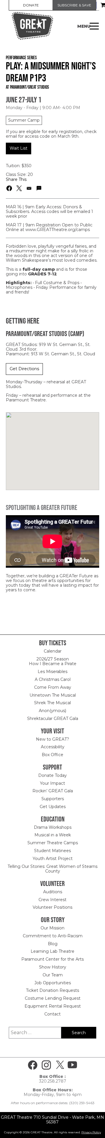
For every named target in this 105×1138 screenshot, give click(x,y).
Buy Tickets (52, 643)
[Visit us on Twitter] (60, 1065)
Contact (52, 1014)
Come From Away (52, 687)
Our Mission (52, 928)
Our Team (53, 975)
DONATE (31, 5)
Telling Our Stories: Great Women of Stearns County (52, 869)
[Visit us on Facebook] (32, 1065)
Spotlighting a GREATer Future (41, 507)
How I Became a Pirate (52, 663)
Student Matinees (52, 850)
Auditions (52, 891)
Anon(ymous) (52, 710)
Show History (52, 967)
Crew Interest (52, 899)
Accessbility (52, 746)
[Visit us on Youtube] (72, 1065)
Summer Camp (24, 120)
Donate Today (52, 775)
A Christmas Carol (53, 679)
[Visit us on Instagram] (46, 1065)
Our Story (52, 920)
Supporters (52, 798)
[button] (9, 188)
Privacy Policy (91, 1132)
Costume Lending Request (52, 998)
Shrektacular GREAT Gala (52, 718)
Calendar (53, 651)
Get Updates (53, 806)
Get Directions (24, 368)
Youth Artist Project (53, 858)
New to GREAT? (52, 739)
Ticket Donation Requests (52, 990)
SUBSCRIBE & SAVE (74, 5)
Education (52, 819)
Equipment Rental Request (52, 1006)
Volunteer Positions (52, 907)
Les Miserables (52, 671)
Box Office (52, 754)
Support (52, 767)
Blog (52, 943)
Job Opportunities (52, 982)
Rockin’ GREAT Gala (52, 790)
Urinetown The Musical (52, 695)
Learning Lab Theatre (52, 951)
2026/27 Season (52, 659)
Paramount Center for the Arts (52, 959)
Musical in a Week (52, 835)
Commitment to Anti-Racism (53, 935)
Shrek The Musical (52, 702)
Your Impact (52, 783)
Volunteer (52, 883)
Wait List (18, 148)
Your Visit (52, 731)
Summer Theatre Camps (52, 842)
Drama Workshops (52, 827)
